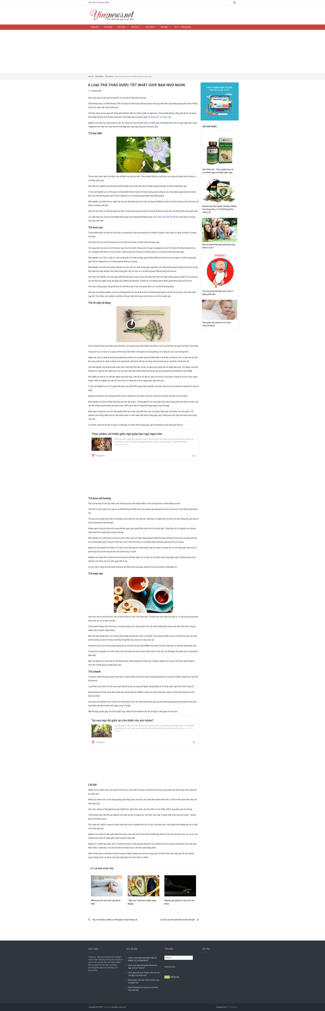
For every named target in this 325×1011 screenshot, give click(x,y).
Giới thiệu (108, 27)
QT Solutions (231, 1007)
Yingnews (107, 1007)
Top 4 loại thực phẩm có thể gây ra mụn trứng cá (114, 919)
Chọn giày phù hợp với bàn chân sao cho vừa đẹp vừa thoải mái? (144, 974)
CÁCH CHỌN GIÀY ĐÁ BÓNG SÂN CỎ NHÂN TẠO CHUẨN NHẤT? (142, 959)
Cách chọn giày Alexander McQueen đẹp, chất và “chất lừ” (142, 966)
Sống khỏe (99, 76)
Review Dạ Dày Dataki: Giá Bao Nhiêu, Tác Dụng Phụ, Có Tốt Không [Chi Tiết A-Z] (219, 209)
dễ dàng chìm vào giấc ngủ (159, 117)
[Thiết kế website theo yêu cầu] (220, 100)
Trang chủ (95, 27)
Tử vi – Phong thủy (182, 27)
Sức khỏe (150, 27)
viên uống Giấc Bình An (163, 217)
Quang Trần (96, 91)
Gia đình (164, 27)
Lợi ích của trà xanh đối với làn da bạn (177, 919)
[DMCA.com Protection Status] (172, 977)
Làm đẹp (121, 27)
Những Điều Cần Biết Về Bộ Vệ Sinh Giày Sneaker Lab (143, 981)
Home (90, 76)
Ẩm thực (135, 27)
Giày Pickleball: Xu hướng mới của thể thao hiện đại (143, 988)
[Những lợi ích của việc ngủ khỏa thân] (107, 886)
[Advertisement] (162, 51)
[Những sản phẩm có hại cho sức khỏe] (180, 886)
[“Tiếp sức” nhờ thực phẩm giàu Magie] (143, 886)
